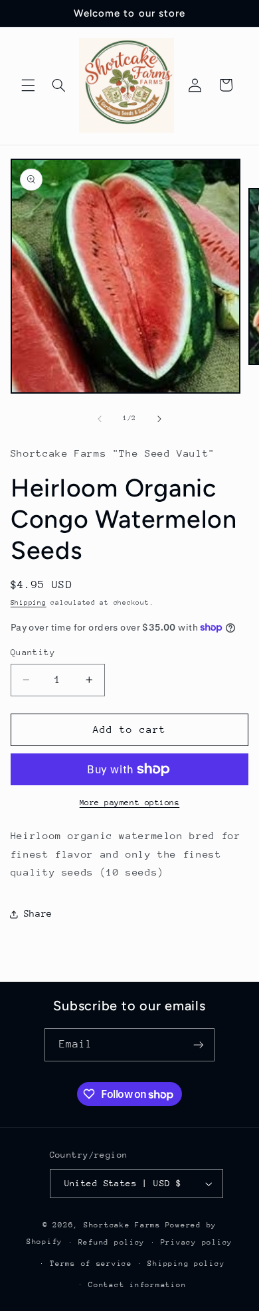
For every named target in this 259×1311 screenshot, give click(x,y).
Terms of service (91, 1263)
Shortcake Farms (122, 1225)
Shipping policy (185, 1263)
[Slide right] (159, 418)
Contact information (137, 1284)
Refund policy (111, 1242)
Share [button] (38, 913)
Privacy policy (196, 1242)
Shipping (28, 603)
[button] (28, 85)
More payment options (130, 802)
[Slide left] (99, 418)
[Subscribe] (198, 1044)
